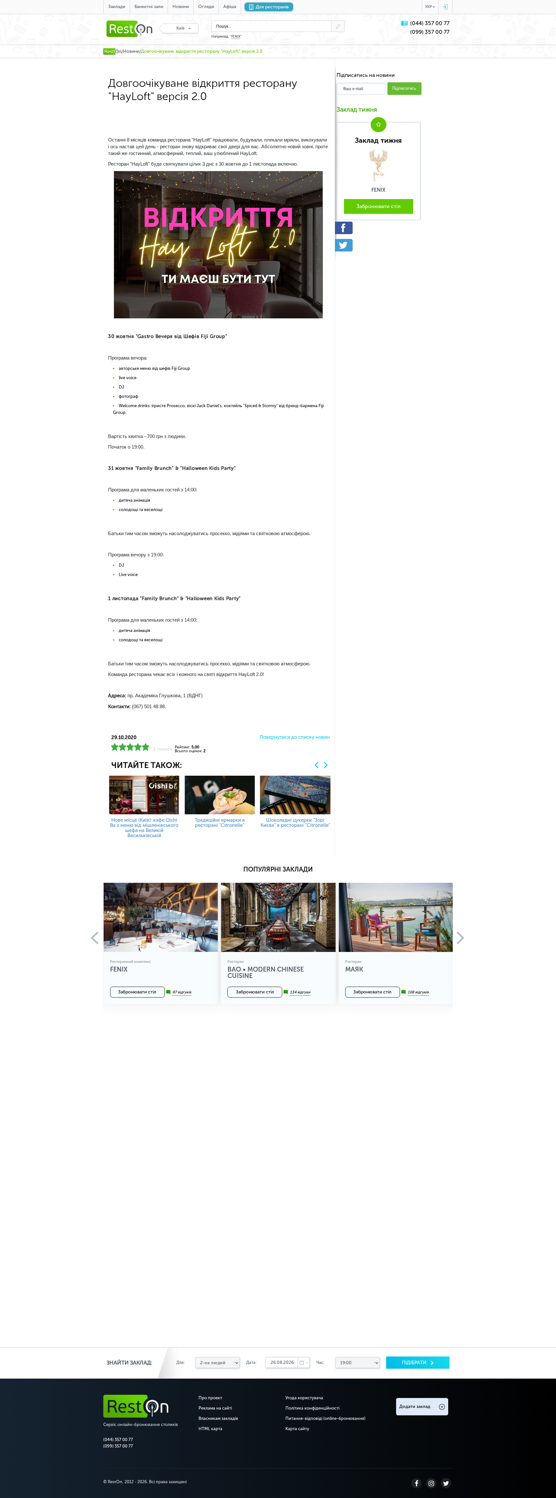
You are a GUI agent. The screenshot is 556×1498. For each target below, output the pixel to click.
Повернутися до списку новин (295, 737)
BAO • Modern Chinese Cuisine (265, 972)
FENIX (235, 37)
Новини (180, 6)
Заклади (116, 6)
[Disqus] (278, 1100)
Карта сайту (297, 1428)
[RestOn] (112, 51)
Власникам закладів (218, 1418)
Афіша (229, 6)
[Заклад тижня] (378, 165)
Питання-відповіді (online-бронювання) (325, 1418)
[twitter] (378, 245)
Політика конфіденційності (312, 1408)
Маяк (354, 969)
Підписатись (404, 88)
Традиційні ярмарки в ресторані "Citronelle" (220, 822)
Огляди (206, 6)
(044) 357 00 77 (429, 23)
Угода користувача (304, 1397)
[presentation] (316, 765)
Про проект (210, 1397)
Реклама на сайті (215, 1408)
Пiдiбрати (415, 1363)
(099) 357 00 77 (429, 32)
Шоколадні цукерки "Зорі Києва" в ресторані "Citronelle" (295, 822)
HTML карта (210, 1428)
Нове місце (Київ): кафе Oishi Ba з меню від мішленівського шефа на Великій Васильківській (144, 827)
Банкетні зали (148, 6)
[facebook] (378, 228)
